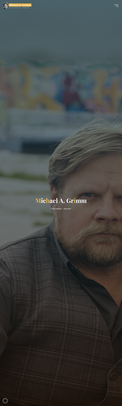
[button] (5, 401)
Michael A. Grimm (20, 5)
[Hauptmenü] (116, 6)
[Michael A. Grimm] (6, 6)
